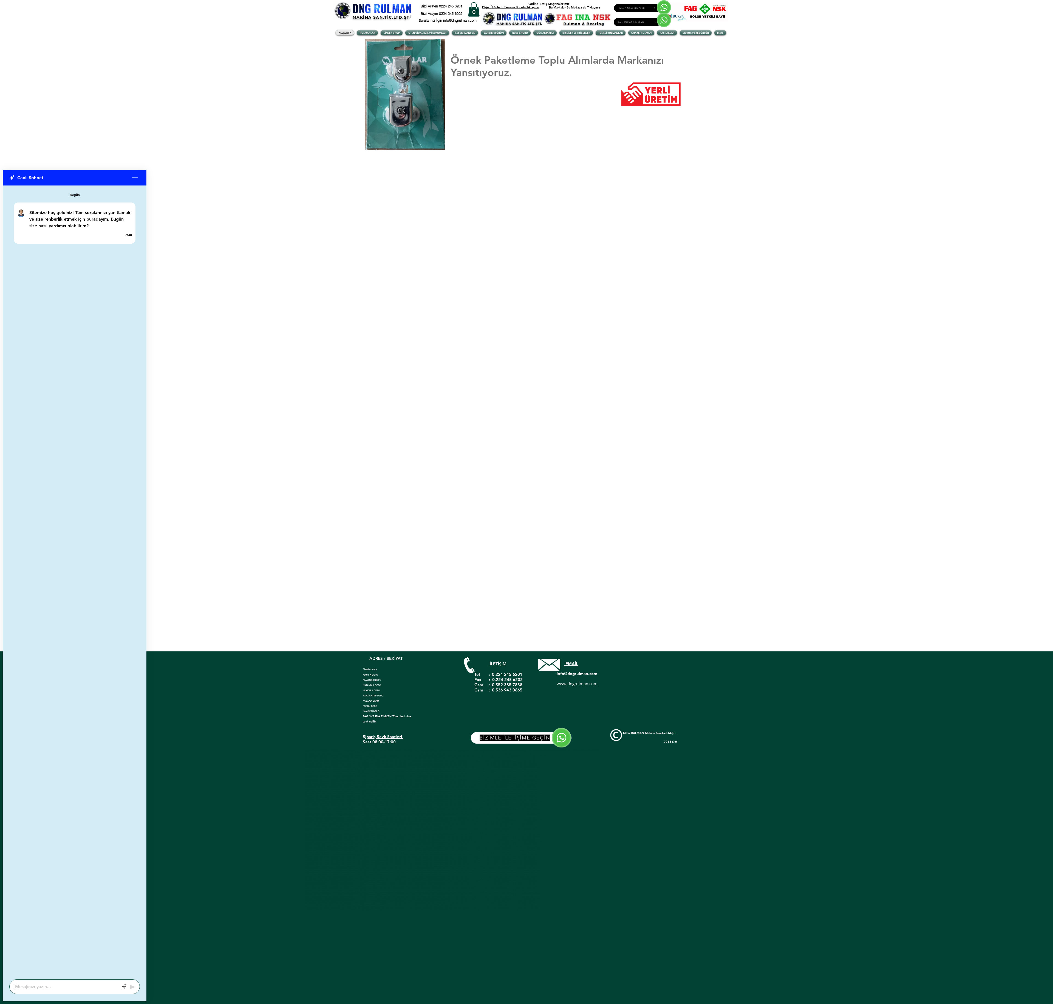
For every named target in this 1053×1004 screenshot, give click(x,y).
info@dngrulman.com (577, 673)
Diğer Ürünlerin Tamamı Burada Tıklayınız (510, 7)
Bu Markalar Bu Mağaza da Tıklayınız (574, 7)
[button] (474, 9)
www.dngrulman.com (577, 683)
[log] (74, 580)
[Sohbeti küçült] (135, 177)
